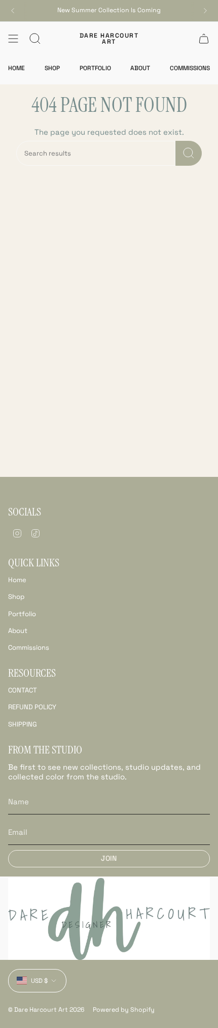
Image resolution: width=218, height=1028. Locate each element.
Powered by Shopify (124, 1010)
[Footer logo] (109, 918)
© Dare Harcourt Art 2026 (46, 1010)
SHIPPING (22, 724)
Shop (16, 596)
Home (17, 580)
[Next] (205, 10)
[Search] (188, 153)
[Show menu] (13, 38)
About (17, 630)
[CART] (203, 38)
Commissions (28, 647)
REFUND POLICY (32, 707)
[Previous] (12, 10)
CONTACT (22, 690)
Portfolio (22, 614)
